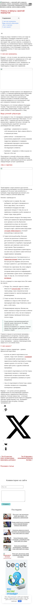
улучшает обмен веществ (12, 230)
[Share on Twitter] (18, 440)
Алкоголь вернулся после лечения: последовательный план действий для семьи (21, 531)
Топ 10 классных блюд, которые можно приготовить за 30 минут (8, 458)
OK (20, 601)
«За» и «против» (7, 25)
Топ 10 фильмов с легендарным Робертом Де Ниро (25, 458)
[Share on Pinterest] (5, 411)
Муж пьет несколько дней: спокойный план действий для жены (20, 555)
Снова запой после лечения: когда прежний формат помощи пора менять (21, 523)
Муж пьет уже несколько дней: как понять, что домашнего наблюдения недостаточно (20, 517)
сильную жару (16, 288)
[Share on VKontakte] (5, 445)
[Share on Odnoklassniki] (5, 450)
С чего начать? (6, 27)
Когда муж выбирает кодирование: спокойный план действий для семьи (20, 547)
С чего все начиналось (9, 21)
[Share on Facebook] (5, 406)
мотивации (7, 278)
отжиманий (28, 356)
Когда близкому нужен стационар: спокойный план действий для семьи (20, 539)
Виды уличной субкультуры (10, 23)
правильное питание (10, 259)
